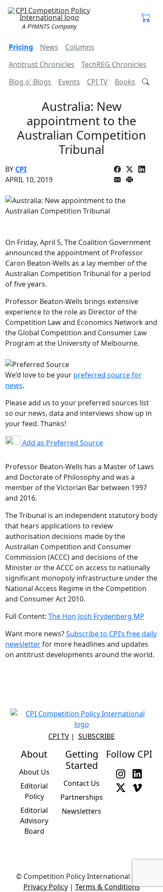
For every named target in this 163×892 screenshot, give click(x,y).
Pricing (21, 47)
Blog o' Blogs (30, 82)
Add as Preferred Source (61, 443)
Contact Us (81, 783)
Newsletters (81, 811)
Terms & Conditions (107, 887)
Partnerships (81, 797)
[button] (146, 18)
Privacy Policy (45, 887)
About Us (34, 772)
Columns (79, 47)
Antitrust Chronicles (41, 64)
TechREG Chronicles (113, 64)
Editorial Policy (34, 791)
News (49, 47)
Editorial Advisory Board (34, 820)
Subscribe (96, 736)
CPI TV (97, 82)
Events (69, 82)
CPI (21, 169)
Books (125, 82)
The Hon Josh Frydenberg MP (96, 616)
